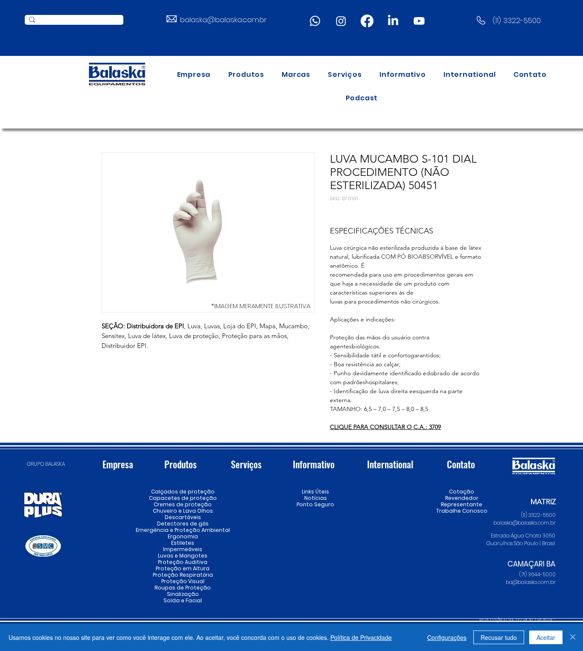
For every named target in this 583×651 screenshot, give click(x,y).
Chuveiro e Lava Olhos (182, 511)
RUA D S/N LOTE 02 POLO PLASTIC (517, 620)
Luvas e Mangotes (182, 555)
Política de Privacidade (361, 637)
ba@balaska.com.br (531, 582)
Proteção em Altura (182, 568)
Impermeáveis (182, 549)
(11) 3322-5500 (517, 20)
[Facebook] (367, 21)
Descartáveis (183, 517)
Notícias (315, 498)
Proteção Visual (182, 581)
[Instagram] (341, 21)
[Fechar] (573, 637)
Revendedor (461, 498)
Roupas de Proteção (182, 587)
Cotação (461, 491)
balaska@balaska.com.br (223, 20)
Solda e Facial (182, 600)
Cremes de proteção (182, 504)
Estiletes (182, 543)
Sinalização (183, 594)
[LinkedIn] (393, 21)
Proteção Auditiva (182, 562)
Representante (461, 504)
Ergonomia (183, 536)
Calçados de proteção (182, 491)
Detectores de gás (182, 523)
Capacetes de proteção (182, 498)
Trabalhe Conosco (461, 511)
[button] (246, 74)
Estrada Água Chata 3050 (523, 535)
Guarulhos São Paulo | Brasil (521, 543)
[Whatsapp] (315, 21)
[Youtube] (419, 21)
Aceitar (545, 637)
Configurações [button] (446, 637)
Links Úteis (315, 491)
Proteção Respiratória (182, 575)
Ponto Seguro (315, 504)
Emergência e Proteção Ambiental (182, 530)
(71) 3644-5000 (537, 574)
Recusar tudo (499, 637)
